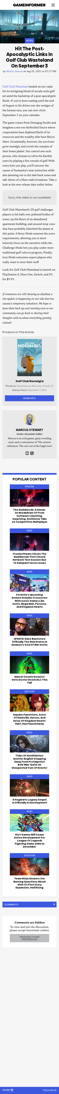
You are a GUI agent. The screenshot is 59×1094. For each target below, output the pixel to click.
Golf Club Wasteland (15, 86)
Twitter (32, 453)
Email (27, 453)
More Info (29, 398)
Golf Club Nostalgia (30, 381)
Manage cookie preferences (29, 938)
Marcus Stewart (14, 71)
